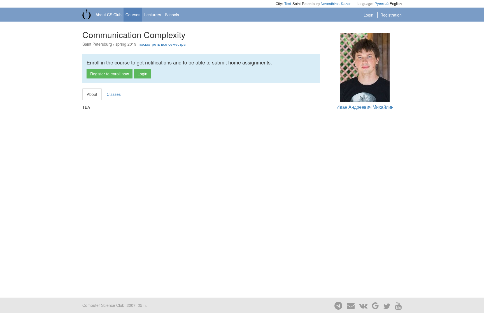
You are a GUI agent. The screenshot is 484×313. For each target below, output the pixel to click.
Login (369, 15)
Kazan (346, 3)
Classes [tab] (114, 94)
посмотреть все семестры (162, 44)
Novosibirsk (330, 3)
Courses (132, 14)
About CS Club (109, 14)
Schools (172, 14)
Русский (381, 3)
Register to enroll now (109, 73)
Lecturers (152, 14)
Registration (391, 15)
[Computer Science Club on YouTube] (397, 305)
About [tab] (92, 94)
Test (287, 3)
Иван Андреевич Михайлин (365, 107)
